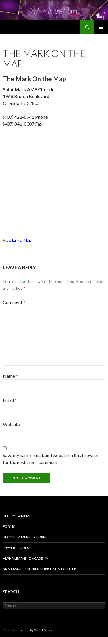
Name (10, 376)
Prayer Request (17, 548)
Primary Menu (101, 27)
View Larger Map (17, 240)
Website (11, 424)
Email (10, 400)
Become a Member (19, 516)
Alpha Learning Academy (25, 558)
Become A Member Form (24, 537)
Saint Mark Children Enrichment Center (39, 569)
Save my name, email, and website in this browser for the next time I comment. (50, 458)
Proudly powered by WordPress (27, 630)
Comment (14, 302)
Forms (9, 526)
